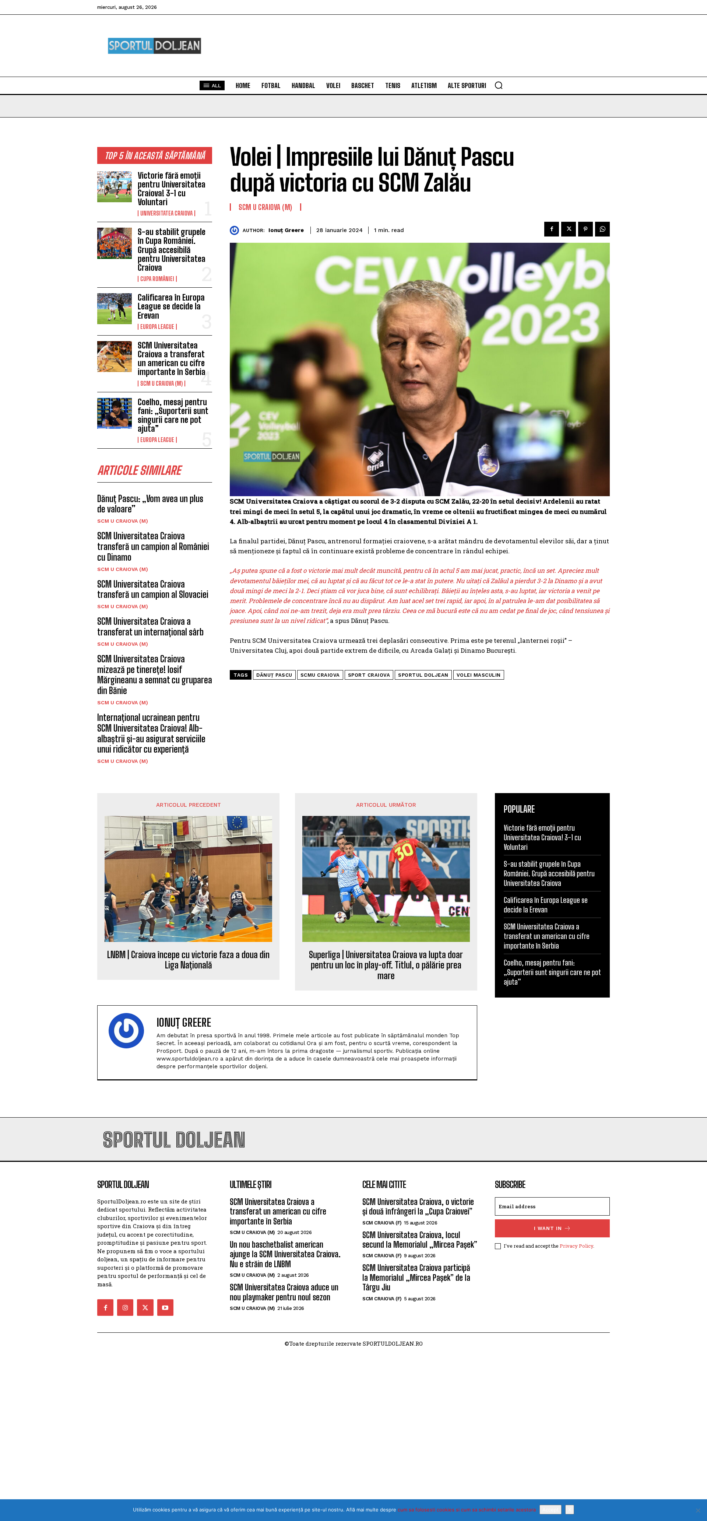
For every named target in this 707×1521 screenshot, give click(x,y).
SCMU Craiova (320, 675)
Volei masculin (479, 675)
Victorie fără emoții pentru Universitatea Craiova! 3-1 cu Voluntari (171, 189)
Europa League (157, 327)
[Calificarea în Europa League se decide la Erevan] (114, 308)
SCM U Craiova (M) (161, 383)
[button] (498, 85)
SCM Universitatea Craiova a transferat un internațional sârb (150, 626)
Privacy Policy (576, 1246)
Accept (550, 1510)
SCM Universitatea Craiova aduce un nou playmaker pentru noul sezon (284, 1292)
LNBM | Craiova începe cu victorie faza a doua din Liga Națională (188, 960)
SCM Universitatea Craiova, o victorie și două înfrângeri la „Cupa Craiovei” (418, 1206)
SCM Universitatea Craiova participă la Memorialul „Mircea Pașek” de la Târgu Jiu (416, 1277)
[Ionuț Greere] (236, 230)
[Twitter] (568, 229)
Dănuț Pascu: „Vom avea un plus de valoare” (150, 504)
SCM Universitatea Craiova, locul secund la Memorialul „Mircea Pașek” (419, 1240)
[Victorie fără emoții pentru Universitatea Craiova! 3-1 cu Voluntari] (114, 186)
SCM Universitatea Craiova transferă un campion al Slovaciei (152, 589)
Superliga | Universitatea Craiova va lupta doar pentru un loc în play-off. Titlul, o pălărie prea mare (386, 965)
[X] (697, 1510)
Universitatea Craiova (166, 213)
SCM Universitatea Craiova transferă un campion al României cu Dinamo (153, 546)
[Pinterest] (585, 229)
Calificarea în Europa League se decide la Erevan (171, 306)
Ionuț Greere (286, 230)
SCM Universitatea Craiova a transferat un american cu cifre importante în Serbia (171, 358)
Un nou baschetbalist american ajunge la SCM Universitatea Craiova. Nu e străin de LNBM (285, 1254)
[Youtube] (165, 1307)
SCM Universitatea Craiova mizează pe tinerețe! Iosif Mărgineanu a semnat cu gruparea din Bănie (154, 674)
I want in (548, 1228)
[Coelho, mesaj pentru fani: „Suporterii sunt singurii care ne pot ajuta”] (114, 413)
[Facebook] (551, 229)
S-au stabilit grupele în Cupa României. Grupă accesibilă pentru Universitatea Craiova (171, 250)
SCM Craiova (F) (382, 1223)
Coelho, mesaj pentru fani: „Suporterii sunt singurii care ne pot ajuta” (173, 415)
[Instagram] (125, 1307)
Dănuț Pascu (274, 675)
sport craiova (369, 675)
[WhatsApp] (602, 229)
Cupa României (157, 279)
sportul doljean (423, 675)
